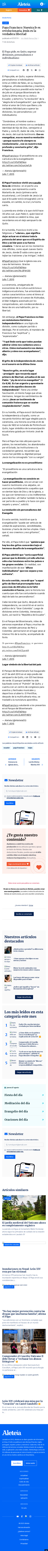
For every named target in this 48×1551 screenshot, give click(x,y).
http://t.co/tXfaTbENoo (14, 162)
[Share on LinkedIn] (28, 70)
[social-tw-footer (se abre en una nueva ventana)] (26, 1516)
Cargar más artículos (24, 997)
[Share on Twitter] (32, 70)
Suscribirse (17, 1463)
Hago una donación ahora (17, 864)
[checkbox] (5, 796)
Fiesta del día (13, 1095)
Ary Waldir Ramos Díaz (29, 38)
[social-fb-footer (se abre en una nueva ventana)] (22, 1516)
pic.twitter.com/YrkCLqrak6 (15, 650)
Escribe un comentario (24, 914)
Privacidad (24, 1544)
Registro (9, 10)
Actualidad (24, 1475)
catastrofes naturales (11, 1245)
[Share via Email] (36, 70)
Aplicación (24, 1498)
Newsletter (24, 1495)
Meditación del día (17, 1103)
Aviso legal (24, 1535)
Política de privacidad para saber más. (23, 797)
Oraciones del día (16, 1119)
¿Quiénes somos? (24, 1531)
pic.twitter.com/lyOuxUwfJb (17, 165)
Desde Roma (6, 18)
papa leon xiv (8, 1287)
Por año (24, 1508)
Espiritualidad (24, 1479)
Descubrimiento (24, 1485)
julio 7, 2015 (8, 174)
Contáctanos (24, 1540)
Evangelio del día (16, 1111)
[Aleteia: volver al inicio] (24, 4)
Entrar (31, 905)
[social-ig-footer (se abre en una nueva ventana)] (30, 1516)
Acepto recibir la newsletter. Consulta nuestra (23, 797)
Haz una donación (24, 1527)
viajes (30, 748)
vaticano (7, 1198)
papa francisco (18, 748)
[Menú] (8, 4)
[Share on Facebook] (24, 70)
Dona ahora (23, 10)
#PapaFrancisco (10, 155)
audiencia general (10, 1332)
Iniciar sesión (30, 1463)
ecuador (7, 748)
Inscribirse (10, 803)
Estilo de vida (24, 1482)
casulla (37, 182)
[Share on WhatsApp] (40, 70)
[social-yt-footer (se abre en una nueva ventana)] (18, 1516)
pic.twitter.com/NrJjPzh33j (16, 270)
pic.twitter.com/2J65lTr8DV (16, 714)
